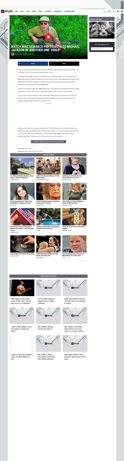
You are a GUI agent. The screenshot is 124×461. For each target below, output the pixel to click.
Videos (40, 11)
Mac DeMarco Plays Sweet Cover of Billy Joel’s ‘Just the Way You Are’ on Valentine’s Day (21, 301)
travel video (46, 95)
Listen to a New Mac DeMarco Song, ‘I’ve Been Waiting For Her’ (21, 357)
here (61, 136)
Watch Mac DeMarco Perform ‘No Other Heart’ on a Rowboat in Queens (74, 301)
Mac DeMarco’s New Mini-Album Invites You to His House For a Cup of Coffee (73, 329)
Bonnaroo (27, 136)
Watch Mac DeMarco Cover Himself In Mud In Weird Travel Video (74, 357)
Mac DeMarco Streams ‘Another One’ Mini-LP (45, 328)
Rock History (58, 11)
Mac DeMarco (37, 69)
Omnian (70, 91)
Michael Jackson (36, 79)
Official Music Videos (37, 151)
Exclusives (48, 11)
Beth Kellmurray (18, 54)
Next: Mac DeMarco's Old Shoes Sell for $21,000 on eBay (48, 141)
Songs (34, 11)
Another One (41, 89)
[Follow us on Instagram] (109, 11)
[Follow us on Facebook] (113, 11)
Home (16, 11)
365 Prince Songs (69, 11)
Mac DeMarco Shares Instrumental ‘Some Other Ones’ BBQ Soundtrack (46, 357)
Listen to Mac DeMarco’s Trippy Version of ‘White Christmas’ (46, 301)
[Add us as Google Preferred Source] (118, 11)
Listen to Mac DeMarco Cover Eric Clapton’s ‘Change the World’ (21, 329)
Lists (27, 11)
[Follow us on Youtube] (122, 11)
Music (26, 151)
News (22, 11)
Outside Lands (36, 131)
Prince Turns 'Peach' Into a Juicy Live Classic (101, 35)
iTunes (50, 91)
